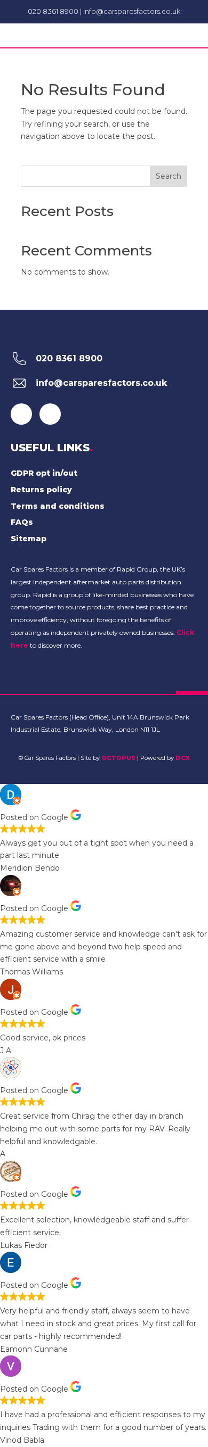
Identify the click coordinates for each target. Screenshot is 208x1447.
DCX (182, 758)
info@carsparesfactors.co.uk (131, 11)
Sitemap (28, 538)
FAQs (22, 522)
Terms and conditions (58, 506)
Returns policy (41, 489)
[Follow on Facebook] (21, 414)
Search (168, 176)
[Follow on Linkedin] (50, 414)
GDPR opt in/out (44, 473)
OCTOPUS (118, 758)
